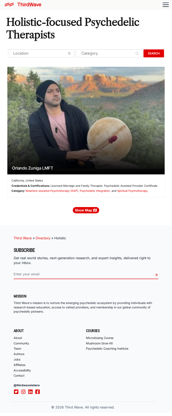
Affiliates (19, 365)
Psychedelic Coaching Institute (107, 348)
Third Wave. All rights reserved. (90, 407)
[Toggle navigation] (166, 4)
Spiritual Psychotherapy (132, 190)
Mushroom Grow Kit (99, 343)
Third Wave (23, 238)
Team (17, 348)
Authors (19, 354)
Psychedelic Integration (95, 190)
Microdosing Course (99, 338)
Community (21, 343)
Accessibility (22, 370)
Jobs (17, 359)
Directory (43, 238)
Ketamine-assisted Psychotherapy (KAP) (52, 190)
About (18, 338)
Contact (19, 375)
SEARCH (154, 53)
